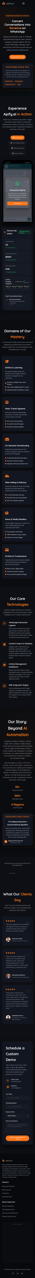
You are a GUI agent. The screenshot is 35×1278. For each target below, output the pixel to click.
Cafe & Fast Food (19, 148)
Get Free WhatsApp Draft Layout (17, 1138)
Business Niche (10, 1112)
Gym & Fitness (19, 153)
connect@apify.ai (16, 1088)
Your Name (9, 1094)
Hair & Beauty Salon (18, 143)
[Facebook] (17, 1273)
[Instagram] (12, 1273)
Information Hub (7, 1196)
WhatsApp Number (11, 1103)
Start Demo (17, 203)
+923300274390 (16, 1081)
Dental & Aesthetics (8, 1206)
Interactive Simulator (8, 1186)
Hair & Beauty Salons (8, 1209)
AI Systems (5, 1193)
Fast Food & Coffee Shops (10, 1213)
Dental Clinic (18, 137)
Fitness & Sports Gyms (9, 1216)
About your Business (12, 1121)
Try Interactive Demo (17, 57)
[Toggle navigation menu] (23, 3)
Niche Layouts (6, 1190)
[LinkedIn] (22, 1273)
